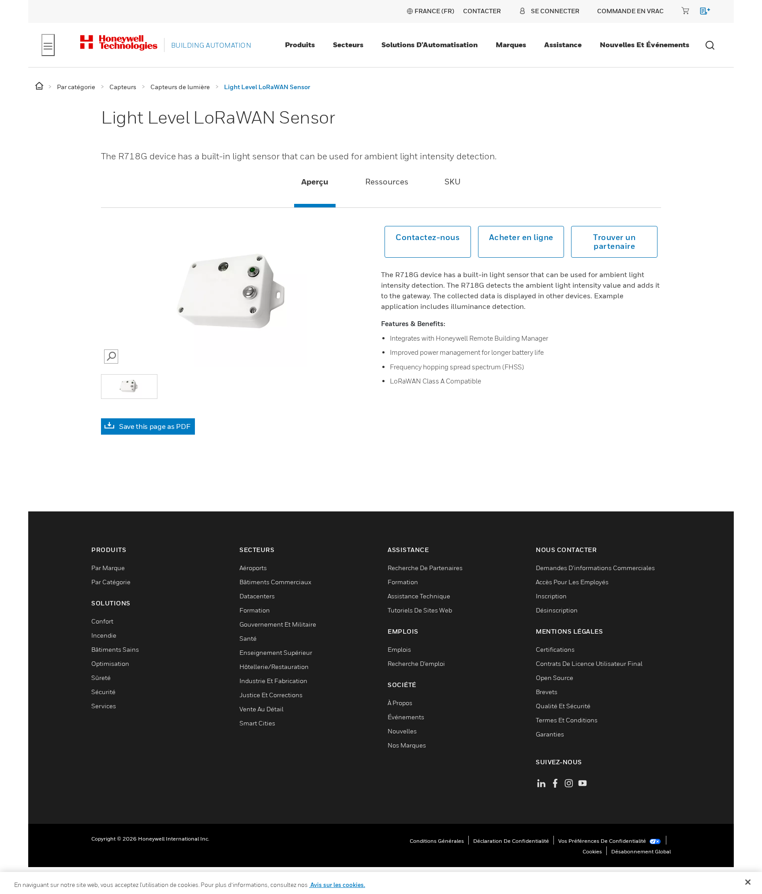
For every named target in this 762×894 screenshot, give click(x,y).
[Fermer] (748, 882)
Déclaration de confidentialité (511, 841)
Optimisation (110, 663)
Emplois (399, 649)
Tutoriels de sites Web (420, 610)
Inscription (551, 596)
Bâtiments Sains (115, 649)
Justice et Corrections (271, 695)
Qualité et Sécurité (563, 706)
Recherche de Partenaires (425, 567)
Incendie (103, 635)
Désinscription (557, 610)
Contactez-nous (427, 237)
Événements (406, 717)
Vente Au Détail (261, 709)
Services (103, 706)
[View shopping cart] (701, 13)
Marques (511, 44)
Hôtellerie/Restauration (274, 666)
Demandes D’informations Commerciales (595, 567)
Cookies (592, 851)
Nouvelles (402, 731)
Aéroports (253, 567)
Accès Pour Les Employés (572, 582)
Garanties (550, 734)
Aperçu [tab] (315, 181)
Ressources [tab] (386, 181)
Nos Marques (407, 745)
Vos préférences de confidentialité (602, 841)
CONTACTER (482, 11)
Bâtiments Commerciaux (275, 582)
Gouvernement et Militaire (277, 624)
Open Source (554, 677)
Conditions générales (437, 841)
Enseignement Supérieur (275, 652)
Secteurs (348, 44)
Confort (102, 621)
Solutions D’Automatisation (429, 44)
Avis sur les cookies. (337, 884)
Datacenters (257, 596)
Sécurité (103, 691)
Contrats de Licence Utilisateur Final (589, 663)
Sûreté (101, 677)
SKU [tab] (452, 181)
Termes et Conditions (567, 720)
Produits (300, 44)
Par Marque (108, 567)
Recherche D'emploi (416, 663)
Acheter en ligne (521, 237)
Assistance (563, 44)
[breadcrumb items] (40, 86)
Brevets (546, 691)
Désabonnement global (641, 851)
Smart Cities (257, 723)
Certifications (555, 649)
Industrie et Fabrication (273, 680)
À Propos (400, 702)
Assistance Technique (419, 596)
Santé (248, 638)
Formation (254, 610)
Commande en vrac (630, 11)
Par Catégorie (111, 582)
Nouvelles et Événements (644, 44)
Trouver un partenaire (614, 242)
